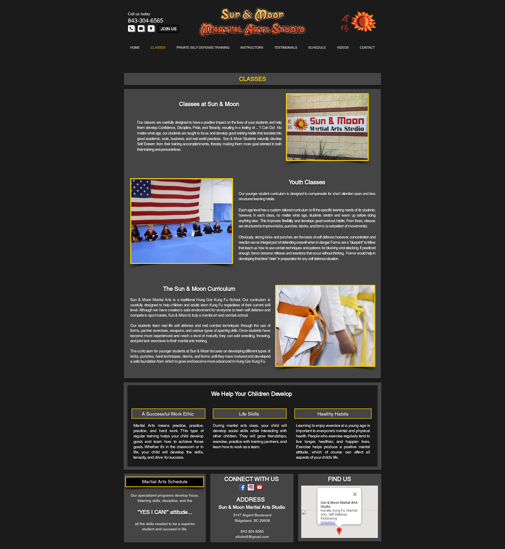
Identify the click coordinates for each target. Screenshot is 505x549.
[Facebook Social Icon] (242, 487)
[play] (219, 258)
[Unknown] (251, 487)
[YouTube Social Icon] (259, 487)
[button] (181, 221)
